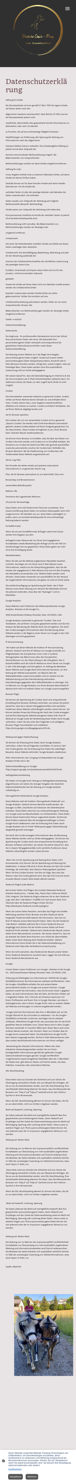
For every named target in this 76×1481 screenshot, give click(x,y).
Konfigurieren (15, 1469)
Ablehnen (32, 1477)
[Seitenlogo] (38, 30)
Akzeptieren (15, 1477)
